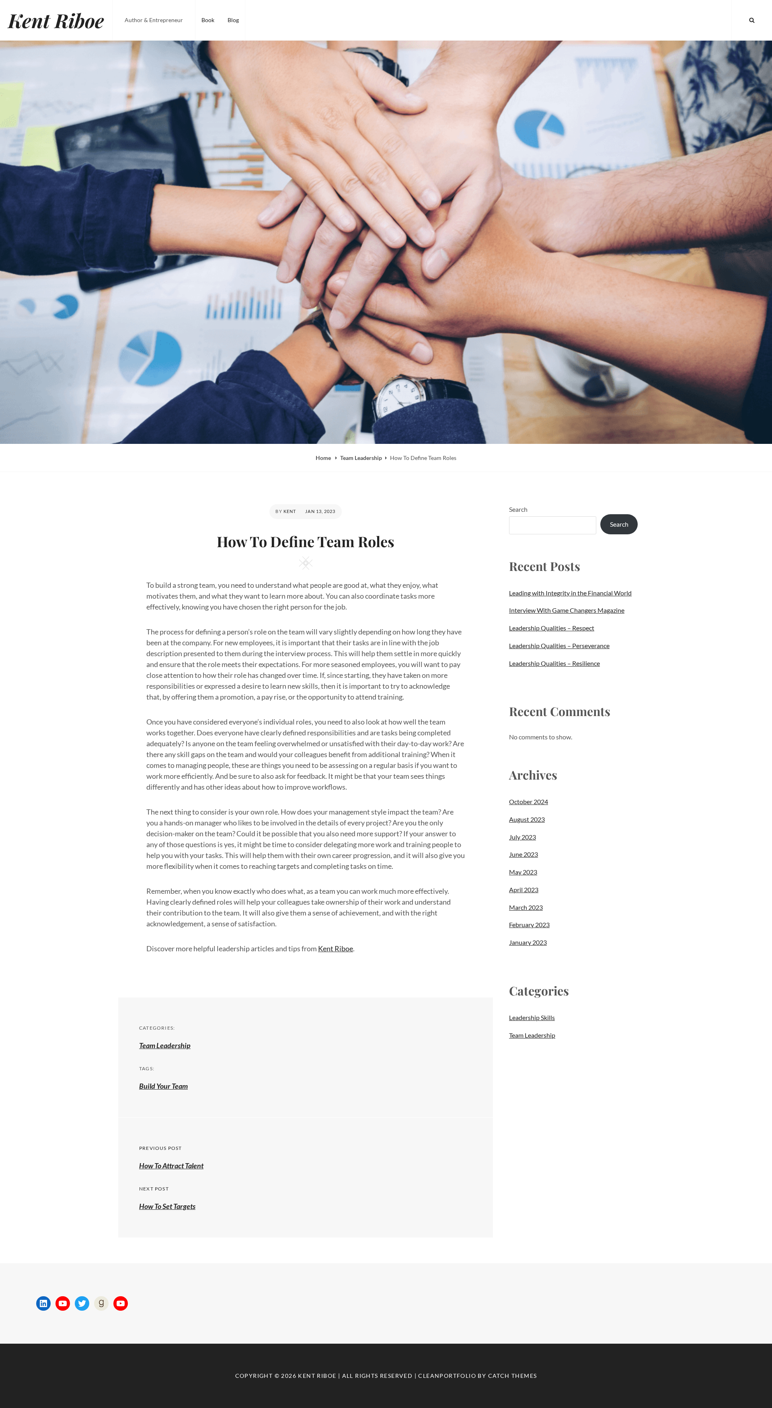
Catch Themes (512, 1375)
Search (518, 509)
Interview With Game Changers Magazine (566, 610)
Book (207, 19)
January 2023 (528, 942)
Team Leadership (361, 457)
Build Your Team (163, 1086)
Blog (233, 19)
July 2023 (522, 837)
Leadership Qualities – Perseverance (559, 645)
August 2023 (527, 819)
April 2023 (523, 889)
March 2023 (526, 907)
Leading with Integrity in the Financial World (570, 593)
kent (289, 511)
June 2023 (523, 854)
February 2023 (529, 924)
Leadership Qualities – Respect (551, 628)
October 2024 (528, 801)
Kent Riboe (56, 20)
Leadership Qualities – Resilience (554, 663)
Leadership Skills (532, 1017)
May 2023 (523, 872)
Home (324, 457)
